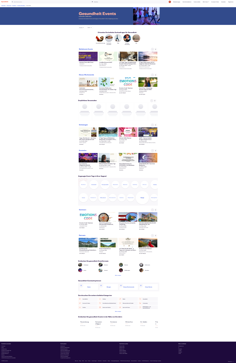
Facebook (180, 349)
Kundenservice (181, 346)
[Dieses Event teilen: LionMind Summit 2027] (116, 59)
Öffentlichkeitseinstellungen (125, 360)
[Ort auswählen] (92, 2)
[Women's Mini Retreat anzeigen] (127, 132)
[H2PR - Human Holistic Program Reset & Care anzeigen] (147, 132)
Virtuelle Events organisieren (65, 357)
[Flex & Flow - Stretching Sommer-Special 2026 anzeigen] (147, 82)
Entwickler (105, 360)
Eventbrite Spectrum (5, 353)
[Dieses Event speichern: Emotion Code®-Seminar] (133, 85)
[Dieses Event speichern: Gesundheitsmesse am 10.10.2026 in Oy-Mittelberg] (133, 161)
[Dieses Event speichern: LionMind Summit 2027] (113, 59)
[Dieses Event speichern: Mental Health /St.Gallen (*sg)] (113, 161)
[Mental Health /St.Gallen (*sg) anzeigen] (108, 157)
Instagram (180, 351)
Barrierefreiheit (134, 360)
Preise (2, 347)
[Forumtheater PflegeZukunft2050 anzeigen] (88, 157)
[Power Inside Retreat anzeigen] (108, 242)
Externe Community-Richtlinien (6, 356)
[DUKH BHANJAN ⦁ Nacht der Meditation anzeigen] (147, 157)
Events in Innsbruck (122, 351)
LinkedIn (179, 350)
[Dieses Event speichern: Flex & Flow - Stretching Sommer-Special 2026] (152, 85)
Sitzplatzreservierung (5, 351)
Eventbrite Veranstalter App (6, 350)
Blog (80, 360)
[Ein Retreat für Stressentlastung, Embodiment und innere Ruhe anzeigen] (88, 242)
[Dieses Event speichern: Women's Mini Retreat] (133, 135)
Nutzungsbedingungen (115, 360)
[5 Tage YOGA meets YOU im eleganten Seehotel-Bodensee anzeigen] (147, 56)
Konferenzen (62, 346)
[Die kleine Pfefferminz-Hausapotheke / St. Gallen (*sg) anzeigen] (108, 82)
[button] (206, 1)
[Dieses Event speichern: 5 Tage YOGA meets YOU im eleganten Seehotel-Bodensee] (152, 59)
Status (109, 360)
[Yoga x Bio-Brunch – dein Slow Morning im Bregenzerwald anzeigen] (88, 132)
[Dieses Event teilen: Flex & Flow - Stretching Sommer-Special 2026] (155, 85)
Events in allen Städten (123, 353)
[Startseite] (4, 2)
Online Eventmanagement (64, 351)
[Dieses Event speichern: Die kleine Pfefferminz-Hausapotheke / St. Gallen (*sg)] (113, 85)
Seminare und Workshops (64, 347)
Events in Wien (121, 346)
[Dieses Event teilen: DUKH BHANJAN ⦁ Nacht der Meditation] (155, 161)
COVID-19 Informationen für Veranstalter (8, 357)
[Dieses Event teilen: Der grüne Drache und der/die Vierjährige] (135, 220)
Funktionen (3, 346)
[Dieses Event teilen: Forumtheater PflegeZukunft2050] (96, 161)
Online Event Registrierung (65, 350)
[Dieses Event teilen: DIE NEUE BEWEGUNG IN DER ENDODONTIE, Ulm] (155, 220)
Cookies (139, 360)
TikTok (179, 353)
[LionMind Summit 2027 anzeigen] (108, 56)
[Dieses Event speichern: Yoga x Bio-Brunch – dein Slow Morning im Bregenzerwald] (93, 135)
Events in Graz (121, 347)
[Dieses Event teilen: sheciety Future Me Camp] (96, 59)
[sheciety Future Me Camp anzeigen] (88, 56)
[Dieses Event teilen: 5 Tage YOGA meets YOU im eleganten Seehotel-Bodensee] (155, 59)
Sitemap (2, 354)
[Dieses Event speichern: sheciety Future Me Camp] (93, 59)
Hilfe (83, 360)
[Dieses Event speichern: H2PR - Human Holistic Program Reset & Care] (152, 135)
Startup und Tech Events (64, 354)
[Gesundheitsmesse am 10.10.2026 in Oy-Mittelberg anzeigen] (127, 157)
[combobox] (131, 1)
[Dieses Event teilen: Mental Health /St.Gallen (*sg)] (116, 161)
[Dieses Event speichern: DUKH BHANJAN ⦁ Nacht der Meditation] (152, 161)
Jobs (86, 360)
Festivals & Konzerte (63, 349)
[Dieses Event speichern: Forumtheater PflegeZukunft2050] (93, 161)
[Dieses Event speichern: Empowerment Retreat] (152, 245)
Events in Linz (121, 349)
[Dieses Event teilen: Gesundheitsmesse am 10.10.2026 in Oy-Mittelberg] (135, 161)
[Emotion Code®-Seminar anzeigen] (127, 82)
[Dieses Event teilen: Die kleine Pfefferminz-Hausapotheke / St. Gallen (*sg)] (116, 85)
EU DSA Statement (145, 360)
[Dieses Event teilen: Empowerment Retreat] (155, 245)
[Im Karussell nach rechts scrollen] (155, 49)
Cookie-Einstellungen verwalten (155, 360)
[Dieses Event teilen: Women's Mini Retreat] (135, 135)
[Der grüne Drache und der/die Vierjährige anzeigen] (127, 217)
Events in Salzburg (122, 350)
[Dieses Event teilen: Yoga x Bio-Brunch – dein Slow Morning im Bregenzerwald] (96, 135)
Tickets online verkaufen (64, 353)
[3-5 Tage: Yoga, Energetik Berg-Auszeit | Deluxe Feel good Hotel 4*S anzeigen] (127, 56)
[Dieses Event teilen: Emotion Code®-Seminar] (135, 85)
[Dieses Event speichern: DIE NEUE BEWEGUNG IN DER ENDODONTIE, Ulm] (152, 220)
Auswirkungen (94, 360)
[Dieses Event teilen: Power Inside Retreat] (116, 245)
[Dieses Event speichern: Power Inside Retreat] (113, 245)
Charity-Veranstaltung (64, 356)
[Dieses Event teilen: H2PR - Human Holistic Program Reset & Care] (155, 135)
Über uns (76, 360)
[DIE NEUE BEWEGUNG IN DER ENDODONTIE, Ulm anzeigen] (147, 217)
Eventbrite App (4, 349)
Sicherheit (100, 360)
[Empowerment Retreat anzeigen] (147, 242)
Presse (89, 360)
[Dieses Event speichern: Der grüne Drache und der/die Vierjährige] (133, 220)
